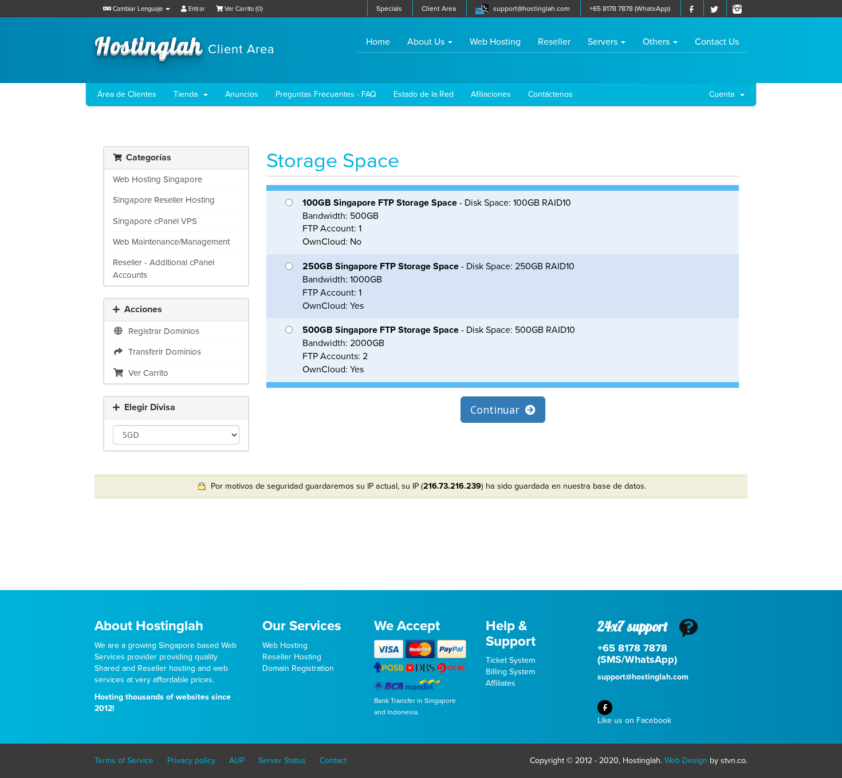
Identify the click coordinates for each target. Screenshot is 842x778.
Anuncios (241, 94)
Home (382, 42)
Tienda (188, 94)
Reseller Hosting (291, 657)
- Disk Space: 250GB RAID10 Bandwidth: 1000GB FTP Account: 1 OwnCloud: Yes (438, 286)
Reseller (554, 42)
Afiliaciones (491, 94)
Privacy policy (191, 760)
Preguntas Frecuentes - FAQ (326, 94)
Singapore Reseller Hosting (164, 200)
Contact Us (717, 42)
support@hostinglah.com (531, 9)
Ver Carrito (146, 373)
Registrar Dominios (161, 331)
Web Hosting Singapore (157, 179)
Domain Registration (298, 668)
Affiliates (501, 683)
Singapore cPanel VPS (155, 221)
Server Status (282, 760)
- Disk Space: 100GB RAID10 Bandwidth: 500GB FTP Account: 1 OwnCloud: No (436, 222)
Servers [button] (604, 42)
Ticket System (510, 660)
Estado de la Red (424, 94)
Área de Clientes (126, 94)
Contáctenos (550, 94)
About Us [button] (427, 42)
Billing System (510, 672)
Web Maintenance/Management (171, 242)
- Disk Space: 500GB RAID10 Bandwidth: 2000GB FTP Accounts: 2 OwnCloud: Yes (438, 349)
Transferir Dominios (162, 352)
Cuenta (724, 94)
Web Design (685, 760)
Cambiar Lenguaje (137, 9)
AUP (237, 760)
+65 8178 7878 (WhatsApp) (629, 9)
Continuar (497, 409)
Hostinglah (185, 44)
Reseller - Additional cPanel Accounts (163, 268)
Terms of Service (124, 760)
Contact (333, 760)
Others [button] (657, 42)
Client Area (439, 9)
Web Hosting (495, 42)
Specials (389, 9)
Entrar (196, 9)
